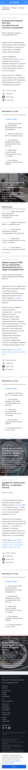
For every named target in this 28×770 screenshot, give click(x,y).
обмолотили (18, 505)
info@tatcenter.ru (6, 725)
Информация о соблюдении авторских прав (13, 679)
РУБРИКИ (4, 694)
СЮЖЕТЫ (4, 692)
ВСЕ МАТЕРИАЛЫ (6, 690)
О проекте (5, 686)
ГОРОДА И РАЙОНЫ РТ (7, 701)
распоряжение (17, 298)
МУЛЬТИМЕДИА (6, 696)
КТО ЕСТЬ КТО (5, 704)
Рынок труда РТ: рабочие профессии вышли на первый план (14, 352)
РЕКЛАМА (4, 717)
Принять (14, 766)
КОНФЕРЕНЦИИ (6, 721)
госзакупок (21, 59)
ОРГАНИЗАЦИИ (5, 708)
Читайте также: (11, 119)
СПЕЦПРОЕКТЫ (6, 714)
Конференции (5, 638)
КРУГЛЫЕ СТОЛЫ (6, 712)
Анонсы (4, 6)
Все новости (6, 252)
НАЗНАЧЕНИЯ (5, 706)
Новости (4, 259)
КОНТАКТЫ (4, 688)
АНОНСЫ (4, 719)
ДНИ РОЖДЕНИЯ (6, 709)
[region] (14, 761)
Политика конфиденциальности (10, 682)
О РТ (3, 699)
